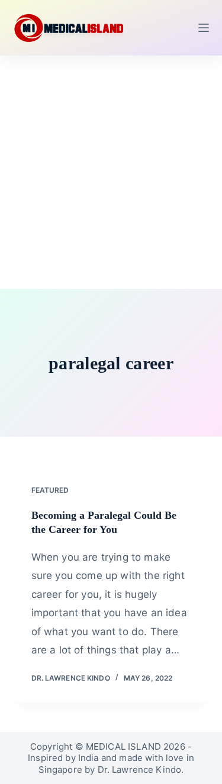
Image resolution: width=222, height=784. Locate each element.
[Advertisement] (111, 172)
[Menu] (203, 27)
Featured (50, 490)
